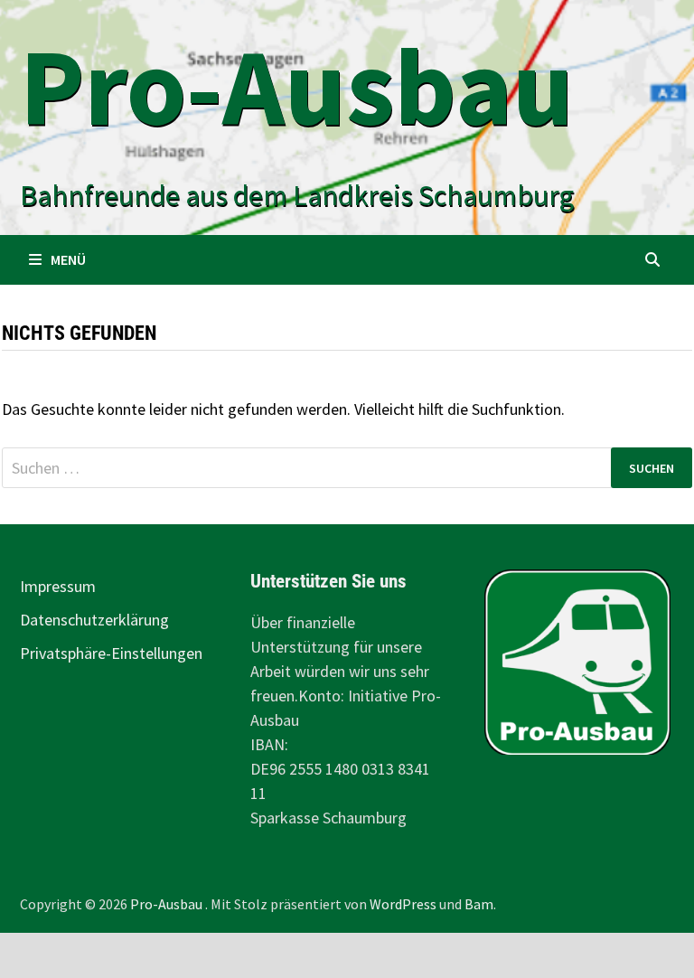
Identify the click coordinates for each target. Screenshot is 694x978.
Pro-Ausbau (297, 86)
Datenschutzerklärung (94, 619)
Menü (68, 259)
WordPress (403, 904)
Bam (478, 904)
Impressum (58, 586)
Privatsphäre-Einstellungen (111, 653)
